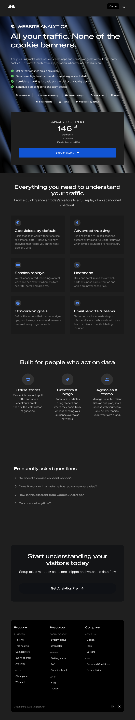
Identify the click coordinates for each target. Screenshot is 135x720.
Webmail (20, 682)
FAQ (53, 664)
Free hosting (22, 645)
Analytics (20, 663)
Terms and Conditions (98, 664)
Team (89, 645)
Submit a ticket (59, 670)
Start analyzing (65, 152)
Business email (23, 657)
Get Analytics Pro (65, 588)
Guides (54, 688)
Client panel (21, 676)
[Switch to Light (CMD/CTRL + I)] (119, 706)
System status (58, 639)
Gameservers (22, 651)
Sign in (113, 6)
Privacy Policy (94, 670)
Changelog (56, 645)
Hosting (19, 639)
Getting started (59, 658)
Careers (91, 651)
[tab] (67, 478)
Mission (90, 639)
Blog (53, 682)
